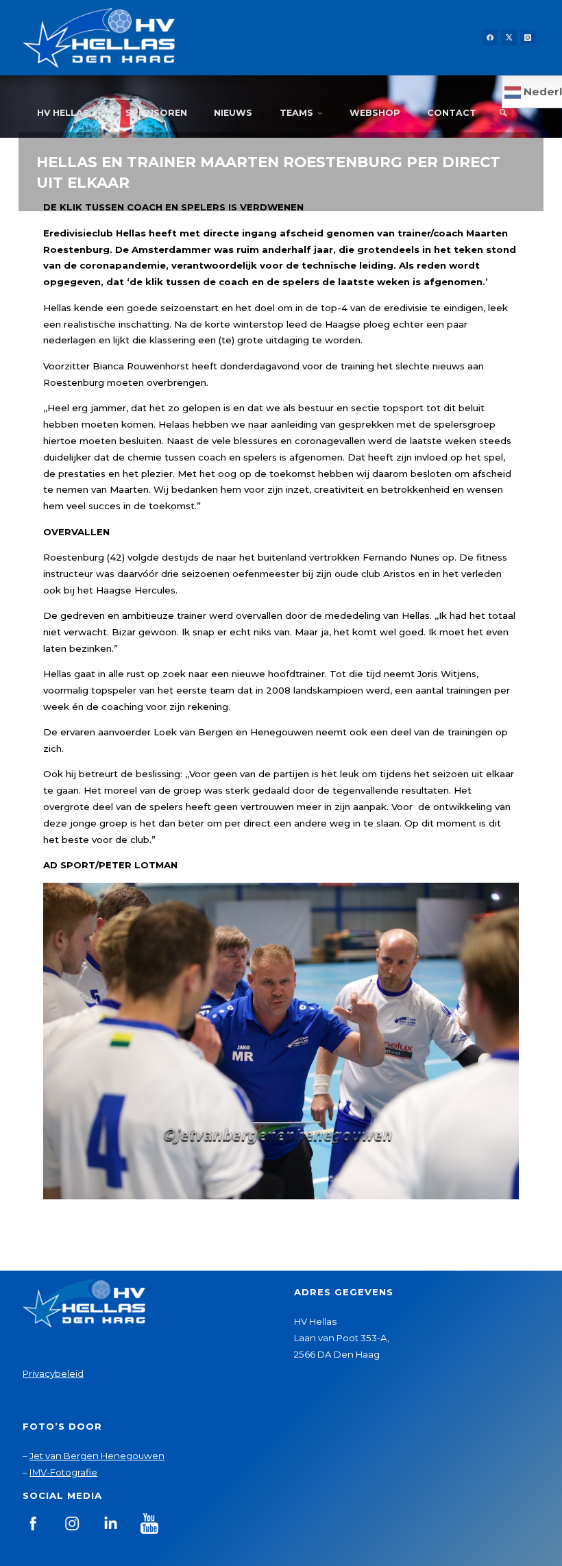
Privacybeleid (53, 1373)
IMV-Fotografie (63, 1472)
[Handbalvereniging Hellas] (99, 37)
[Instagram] (528, 38)
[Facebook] (490, 38)
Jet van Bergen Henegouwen (96, 1455)
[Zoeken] (502, 113)
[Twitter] (509, 38)
